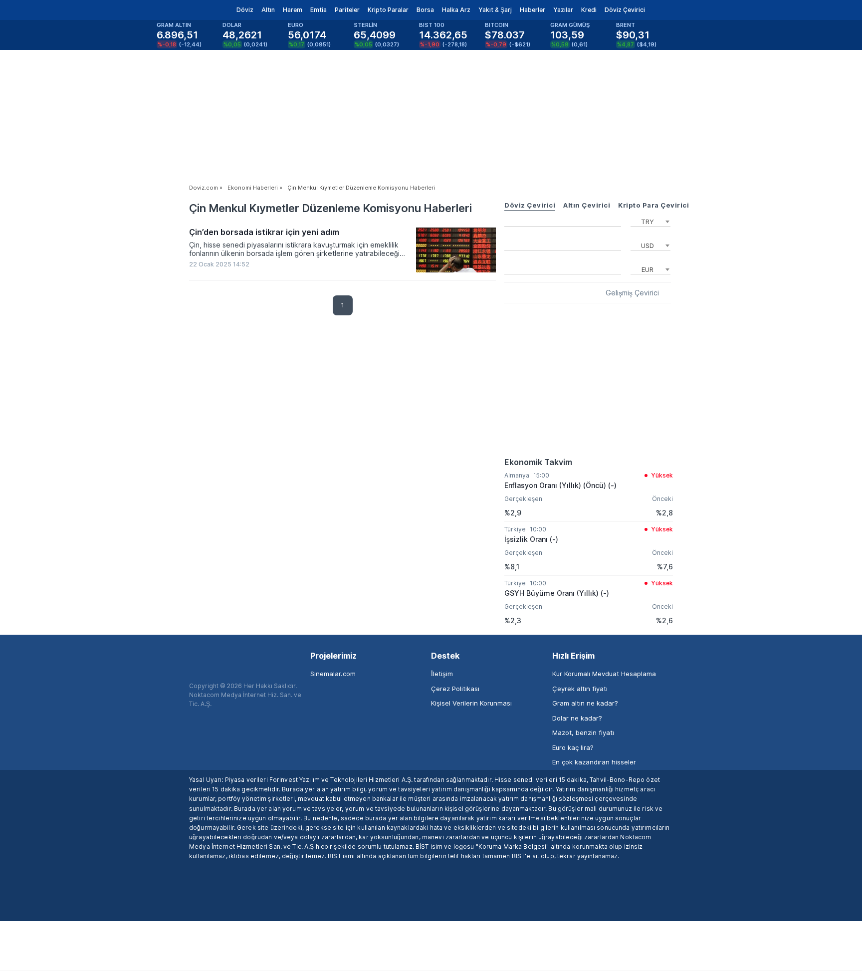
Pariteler (347, 9)
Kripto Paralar (388, 9)
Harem (292, 9)
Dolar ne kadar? (577, 718)
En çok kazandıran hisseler (594, 762)
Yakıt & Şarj (495, 9)
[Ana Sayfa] (181, 9)
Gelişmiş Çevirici (632, 293)
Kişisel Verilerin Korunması (471, 703)
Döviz (244, 9)
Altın (268, 9)
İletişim (442, 674)
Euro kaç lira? (573, 747)
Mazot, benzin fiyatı (583, 732)
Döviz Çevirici (625, 9)
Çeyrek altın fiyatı (580, 689)
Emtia (318, 9)
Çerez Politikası (455, 689)
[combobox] (650, 221)
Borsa (425, 9)
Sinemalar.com (333, 674)
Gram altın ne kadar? (585, 703)
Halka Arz (456, 9)
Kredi (589, 9)
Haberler (532, 9)
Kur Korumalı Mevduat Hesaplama (604, 674)
